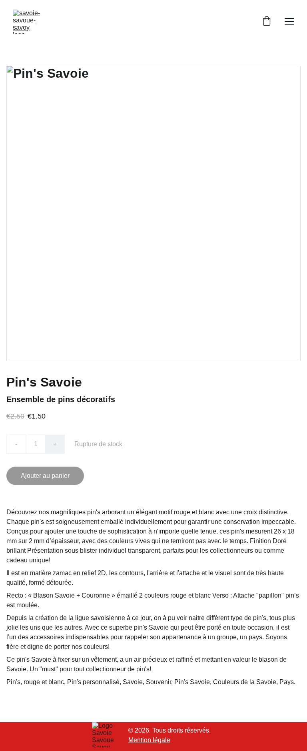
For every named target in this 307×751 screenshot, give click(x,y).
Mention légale (149, 740)
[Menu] (289, 21)
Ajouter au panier (45, 475)
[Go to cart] (266, 22)
